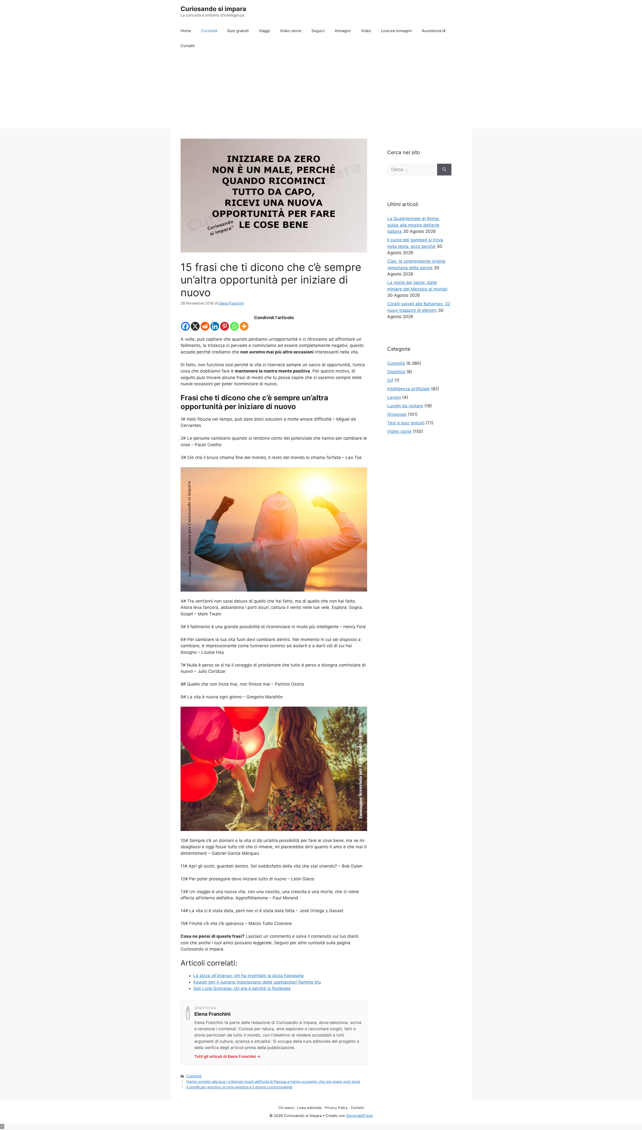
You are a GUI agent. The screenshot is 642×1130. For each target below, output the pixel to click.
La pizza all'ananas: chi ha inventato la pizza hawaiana (248, 975)
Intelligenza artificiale (408, 388)
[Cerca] (444, 170)
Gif (390, 380)
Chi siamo (286, 1108)
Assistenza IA (434, 30)
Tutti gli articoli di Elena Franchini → (227, 1056)
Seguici (318, 30)
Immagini (343, 30)
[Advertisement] (321, 91)
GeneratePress (359, 1115)
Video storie (290, 30)
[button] (2, 1126)
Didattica (396, 371)
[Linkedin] (214, 326)
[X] (195, 326)
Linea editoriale (309, 1108)
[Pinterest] (224, 326)
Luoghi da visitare (405, 405)
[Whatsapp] (234, 326)
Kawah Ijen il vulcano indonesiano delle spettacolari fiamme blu (257, 982)
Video (366, 30)
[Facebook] (185, 326)
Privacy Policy (336, 1108)
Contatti (188, 45)
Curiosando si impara (213, 9)
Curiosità (209, 30)
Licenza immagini (396, 30)
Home (186, 30)
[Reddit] (205, 326)
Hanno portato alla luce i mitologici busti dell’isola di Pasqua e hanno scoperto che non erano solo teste (273, 1081)
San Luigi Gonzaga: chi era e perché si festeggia (242, 988)
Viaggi (264, 30)
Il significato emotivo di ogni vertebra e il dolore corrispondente (239, 1087)
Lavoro (394, 397)
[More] (244, 326)
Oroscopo (397, 414)
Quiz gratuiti (238, 30)
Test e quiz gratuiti (406, 422)
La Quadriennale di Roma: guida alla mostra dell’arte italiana (413, 225)
